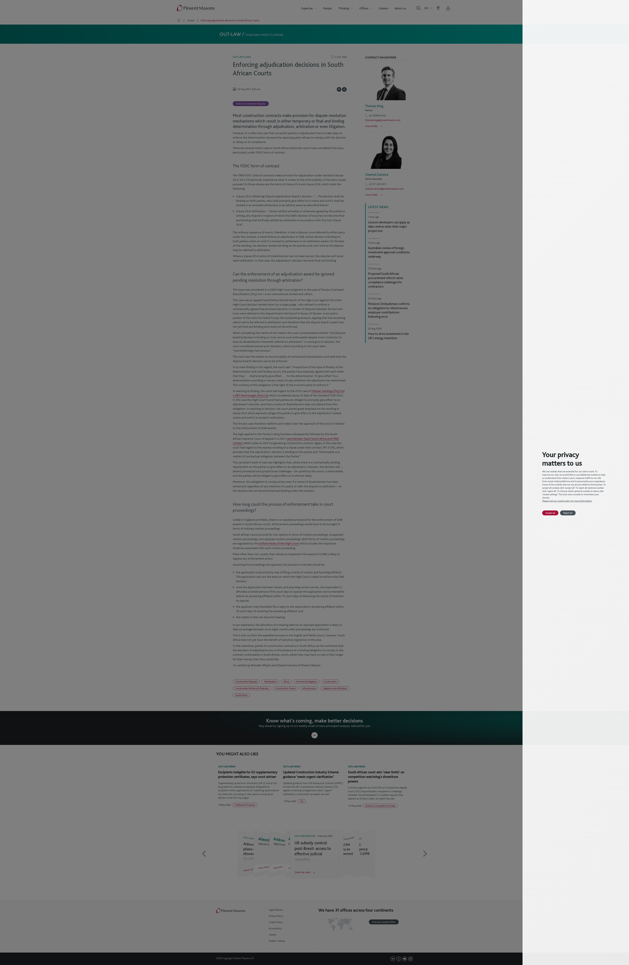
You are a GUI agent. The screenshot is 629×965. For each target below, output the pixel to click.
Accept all (550, 512)
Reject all (567, 512)
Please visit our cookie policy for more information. (567, 500)
